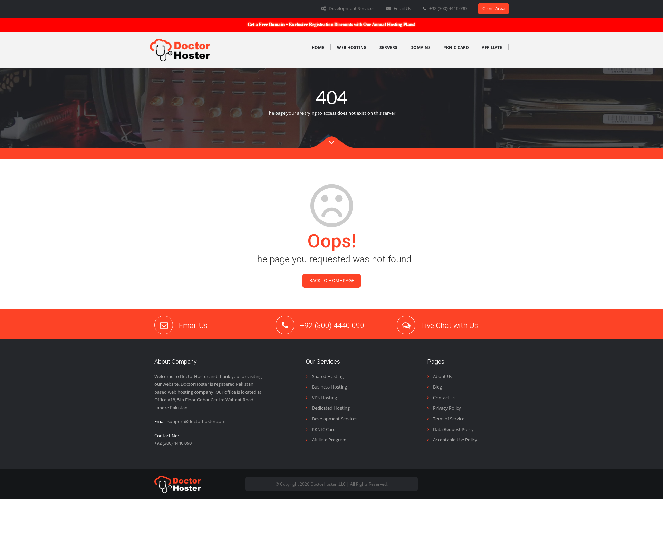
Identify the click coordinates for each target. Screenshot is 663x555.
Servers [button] (388, 47)
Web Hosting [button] (352, 47)
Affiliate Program (328, 440)
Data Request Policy (453, 429)
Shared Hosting (327, 377)
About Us (442, 377)
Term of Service (448, 419)
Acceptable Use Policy (454, 440)
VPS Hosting (324, 398)
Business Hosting (329, 387)
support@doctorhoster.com (196, 421)
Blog (437, 387)
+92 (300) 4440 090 (448, 8)
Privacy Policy (446, 408)
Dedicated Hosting (330, 408)
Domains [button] (420, 47)
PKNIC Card (323, 429)
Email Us (402, 8)
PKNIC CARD (456, 47)
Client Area (493, 8)
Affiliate (492, 47)
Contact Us (443, 398)
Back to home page (331, 281)
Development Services (351, 8)
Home (317, 47)
